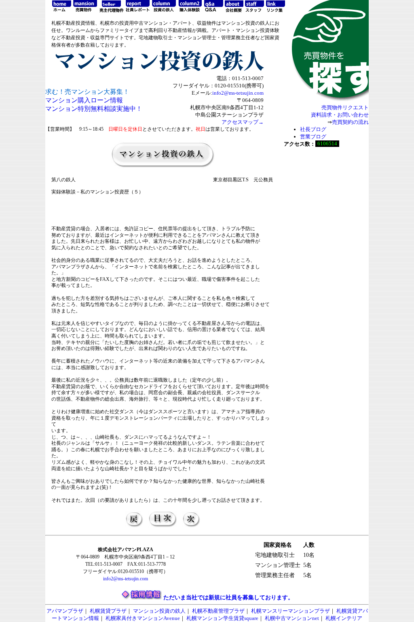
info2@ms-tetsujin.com (238, 93)
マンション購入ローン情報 (84, 100)
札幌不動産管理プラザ (218, 611)
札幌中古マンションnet (292, 618)
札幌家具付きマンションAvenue (143, 618)
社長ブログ (313, 129)
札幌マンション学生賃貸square (222, 618)
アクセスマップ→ (243, 122)
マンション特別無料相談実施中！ (93, 108)
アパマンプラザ (64, 611)
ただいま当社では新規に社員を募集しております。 (228, 597)
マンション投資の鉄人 (159, 611)
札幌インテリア (343, 618)
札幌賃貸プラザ (108, 611)
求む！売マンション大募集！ (87, 91)
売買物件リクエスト (345, 107)
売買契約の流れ (350, 122)
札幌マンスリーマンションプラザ (290, 611)
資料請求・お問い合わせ (340, 115)
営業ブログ (313, 137)
